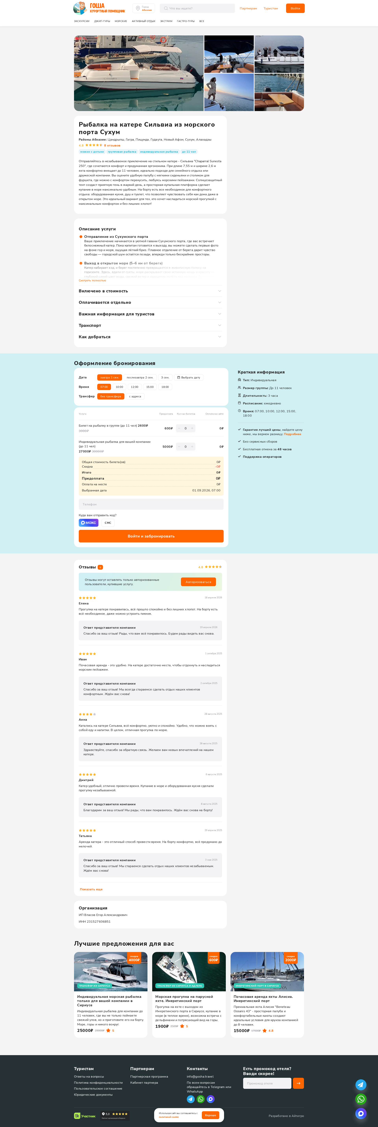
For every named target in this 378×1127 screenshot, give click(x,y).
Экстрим (166, 21)
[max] (211, 1099)
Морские (121, 21)
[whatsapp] (361, 1099)
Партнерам (248, 8)
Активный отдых (144, 21)
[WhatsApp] (201, 1099)
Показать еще (91, 889)
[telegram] (361, 1084)
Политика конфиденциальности (98, 1082)
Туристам (271, 8)
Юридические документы (93, 1094)
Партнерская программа (149, 1076)
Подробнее (292, 434)
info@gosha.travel (200, 1076)
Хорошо (210, 1115)
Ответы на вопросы (89, 1076)
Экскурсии (82, 21)
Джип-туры (102, 21)
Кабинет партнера (144, 1082)
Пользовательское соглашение (98, 1088)
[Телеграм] (191, 1099)
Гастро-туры (186, 21)
